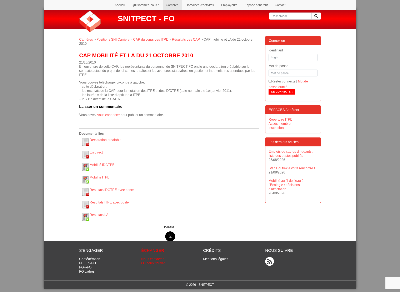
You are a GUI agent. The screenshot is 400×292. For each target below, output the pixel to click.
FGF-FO (85, 267)
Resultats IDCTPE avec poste (112, 190)
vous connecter (108, 115)
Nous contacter (152, 259)
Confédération (89, 259)
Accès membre (280, 123)
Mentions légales (215, 259)
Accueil (120, 5)
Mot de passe (278, 66)
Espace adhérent (256, 5)
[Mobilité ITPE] (85, 179)
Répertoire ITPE (280, 119)
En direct (96, 152)
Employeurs (229, 5)
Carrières (172, 5)
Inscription (276, 128)
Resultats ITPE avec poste (109, 202)
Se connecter (281, 91)
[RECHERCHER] (316, 16)
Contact (280, 5)
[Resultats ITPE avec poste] (85, 204)
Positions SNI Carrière (113, 39)
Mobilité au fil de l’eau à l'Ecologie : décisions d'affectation (286, 185)
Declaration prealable (105, 140)
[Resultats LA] (85, 217)
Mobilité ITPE (100, 177)
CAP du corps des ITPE (150, 39)
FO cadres (87, 271)
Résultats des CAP (186, 39)
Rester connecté (283, 81)
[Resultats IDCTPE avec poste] (85, 192)
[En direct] (85, 154)
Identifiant (276, 50)
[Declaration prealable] (85, 142)
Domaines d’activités (200, 5)
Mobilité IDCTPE (102, 165)
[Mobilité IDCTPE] (85, 167)
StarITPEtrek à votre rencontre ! (292, 168)
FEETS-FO (87, 263)
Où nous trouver (153, 263)
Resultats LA (99, 215)
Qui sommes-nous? (145, 5)
